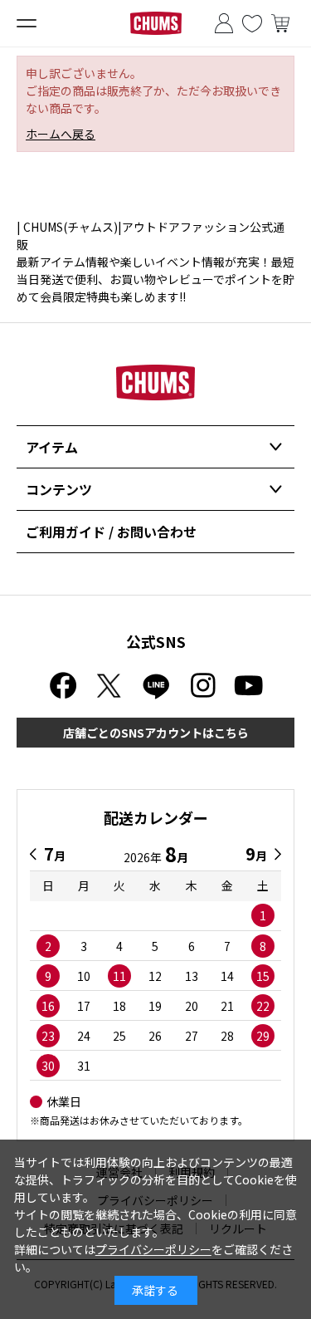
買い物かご (280, 23)
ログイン (224, 23)
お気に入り (252, 23)
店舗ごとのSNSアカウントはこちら (156, 732)
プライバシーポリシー (153, 1249)
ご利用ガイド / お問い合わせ (111, 532)
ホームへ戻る (60, 133)
